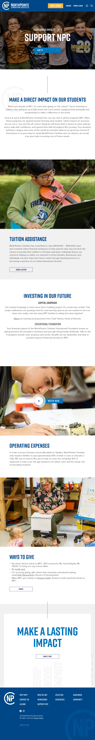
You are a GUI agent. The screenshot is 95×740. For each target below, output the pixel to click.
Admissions (42, 699)
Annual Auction (21, 269)
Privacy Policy (38, 718)
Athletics (59, 694)
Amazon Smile (44, 578)
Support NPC (43, 704)
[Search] (92, 6)
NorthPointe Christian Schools (15, 6)
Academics (77, 694)
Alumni (23, 704)
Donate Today (47, 656)
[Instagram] (24, 711)
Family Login (78, 5)
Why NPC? (24, 694)
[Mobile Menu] (87, 6)
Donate (68, 5)
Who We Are (42, 694)
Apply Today (55, 6)
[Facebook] (21, 711)
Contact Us (24, 699)
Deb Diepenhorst (25, 575)
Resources (60, 699)
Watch (17, 319)
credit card (20, 569)
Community (77, 699)
